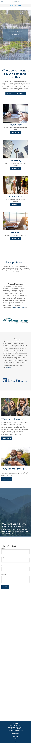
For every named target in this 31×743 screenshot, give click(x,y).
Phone (3, 566)
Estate (15, 738)
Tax (15, 741)
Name (3, 548)
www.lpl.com (9, 367)
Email (2, 557)
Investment (15, 736)
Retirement (15, 735)
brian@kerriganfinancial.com (15, 730)
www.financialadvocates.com (19, 307)
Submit (5, 587)
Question (3, 574)
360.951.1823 (17, 725)
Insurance (15, 740)
